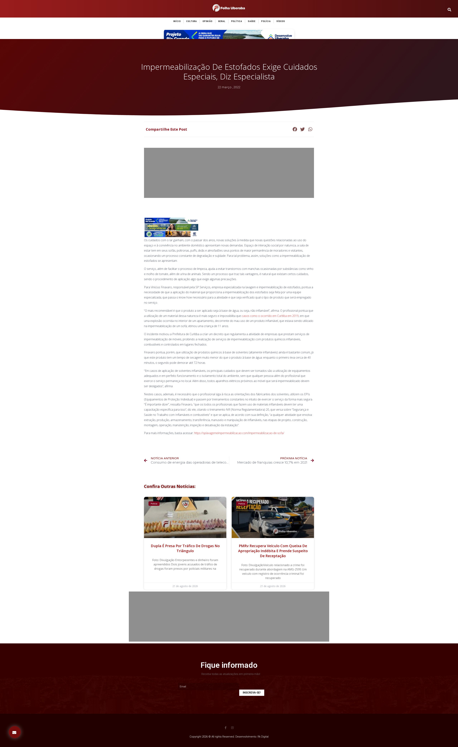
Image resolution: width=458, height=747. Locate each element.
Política (236, 21)
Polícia (266, 21)
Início (177, 21)
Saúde (251, 21)
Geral (221, 21)
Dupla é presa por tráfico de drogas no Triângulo (185, 548)
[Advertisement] (229, 173)
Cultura (191, 21)
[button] (15, 732)
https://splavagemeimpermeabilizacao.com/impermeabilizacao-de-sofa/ (239, 433)
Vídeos (280, 21)
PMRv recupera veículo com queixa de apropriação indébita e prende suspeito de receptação (273, 550)
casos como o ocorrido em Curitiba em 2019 (270, 316)
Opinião (207, 21)
